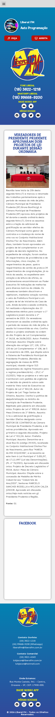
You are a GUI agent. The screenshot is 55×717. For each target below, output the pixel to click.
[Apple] (31, 106)
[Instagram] (24, 115)
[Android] (24, 106)
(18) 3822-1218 (27, 89)
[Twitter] (31, 115)
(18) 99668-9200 (27, 97)
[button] (3, 3)
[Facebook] (16, 115)
